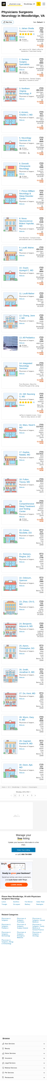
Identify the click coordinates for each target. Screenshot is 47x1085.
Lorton (4, 902)
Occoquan (16, 904)
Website (21, 37)
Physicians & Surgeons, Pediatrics (6, 926)
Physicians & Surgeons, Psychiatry (21, 920)
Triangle (4, 904)
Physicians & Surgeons (6, 919)
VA (9, 787)
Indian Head (40, 902)
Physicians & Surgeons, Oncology (36, 934)
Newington (39, 904)
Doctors (24, 787)
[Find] (39, 4)
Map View (9, 22)
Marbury (27, 904)
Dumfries (16, 902)
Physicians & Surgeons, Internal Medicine (38, 920)
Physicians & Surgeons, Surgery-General (22, 926)
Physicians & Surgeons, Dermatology (6, 934)
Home (4, 787)
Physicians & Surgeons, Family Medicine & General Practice (38, 927)
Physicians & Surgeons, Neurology (30, 31)
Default (40, 22)
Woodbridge (16, 787)
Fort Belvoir (29, 902)
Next (35, 795)
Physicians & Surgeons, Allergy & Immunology (8, 941)
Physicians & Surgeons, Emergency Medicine (21, 934)
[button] (44, 4)
